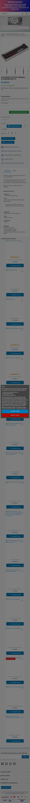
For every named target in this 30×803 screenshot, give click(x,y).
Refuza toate (15, 415)
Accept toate (15, 411)
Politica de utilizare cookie (9, 407)
